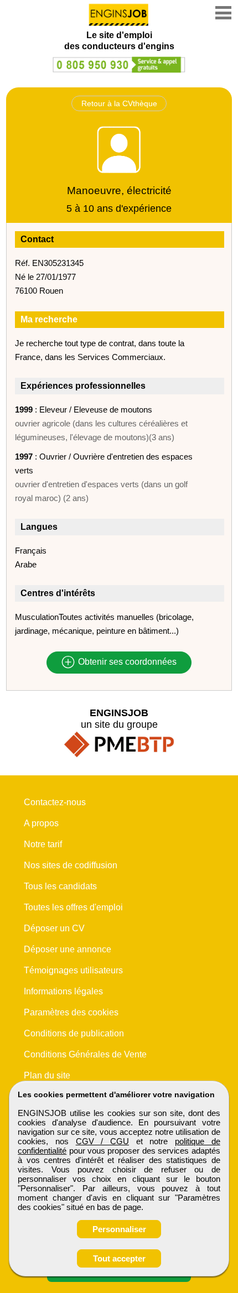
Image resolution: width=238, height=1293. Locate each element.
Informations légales (63, 991)
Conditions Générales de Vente (85, 1054)
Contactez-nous (55, 802)
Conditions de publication (74, 1033)
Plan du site (47, 1075)
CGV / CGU (102, 1141)
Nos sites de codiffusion (70, 865)
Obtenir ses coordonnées (126, 662)
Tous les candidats (60, 886)
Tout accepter (119, 1258)
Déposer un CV (54, 928)
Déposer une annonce (67, 949)
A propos (41, 823)
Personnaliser (119, 1229)
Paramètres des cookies (71, 1012)
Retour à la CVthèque (119, 103)
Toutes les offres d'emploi (73, 907)
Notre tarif (43, 844)
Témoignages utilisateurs (73, 970)
